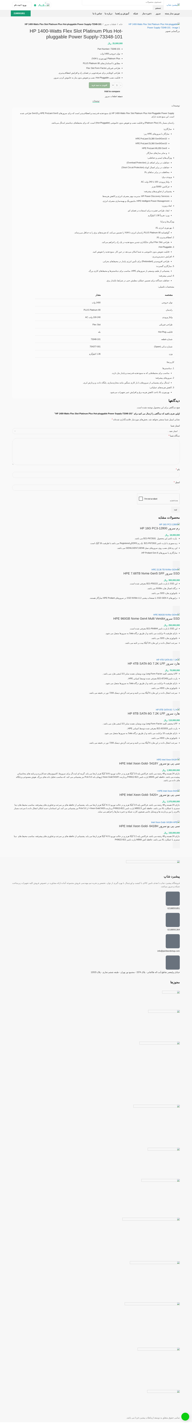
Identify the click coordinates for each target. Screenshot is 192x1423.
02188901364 (173, 929)
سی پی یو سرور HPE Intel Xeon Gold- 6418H (149, 826)
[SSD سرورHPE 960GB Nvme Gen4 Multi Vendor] (166, 614)
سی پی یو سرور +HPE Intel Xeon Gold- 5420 (149, 794)
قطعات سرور (110, 24)
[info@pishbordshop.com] (173, 941)
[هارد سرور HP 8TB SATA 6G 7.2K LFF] (168, 709)
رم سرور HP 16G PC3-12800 (160, 528)
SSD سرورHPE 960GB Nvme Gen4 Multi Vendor (146, 618)
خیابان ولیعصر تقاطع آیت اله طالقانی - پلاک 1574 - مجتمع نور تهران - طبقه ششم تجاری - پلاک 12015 (135, 972)
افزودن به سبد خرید (99, 85)
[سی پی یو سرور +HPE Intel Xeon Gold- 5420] (168, 791)
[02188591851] (173, 899)
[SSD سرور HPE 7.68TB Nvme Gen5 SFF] (166, 569)
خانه (121, 24)
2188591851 (19, 13)
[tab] (96, 101)
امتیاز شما (175, 425)
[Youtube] (161, 1096)
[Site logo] (173, 5)
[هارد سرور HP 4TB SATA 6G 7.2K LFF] (168, 659)
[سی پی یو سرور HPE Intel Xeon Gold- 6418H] (165, 822)
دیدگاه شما (174, 436)
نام (178, 469)
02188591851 (173, 908)
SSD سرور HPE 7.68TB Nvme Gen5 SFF (151, 573)
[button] (176, 564)
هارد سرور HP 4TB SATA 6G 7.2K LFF (154, 663)
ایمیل (177, 482)
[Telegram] (168, 1096)
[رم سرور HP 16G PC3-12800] (169, 524)
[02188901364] (173, 920)
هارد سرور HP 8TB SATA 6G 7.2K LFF (154, 713)
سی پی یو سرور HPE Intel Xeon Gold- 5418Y (149, 763)
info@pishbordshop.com (168, 951)
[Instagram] (176, 1096)
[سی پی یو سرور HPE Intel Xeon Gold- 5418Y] (168, 759)
